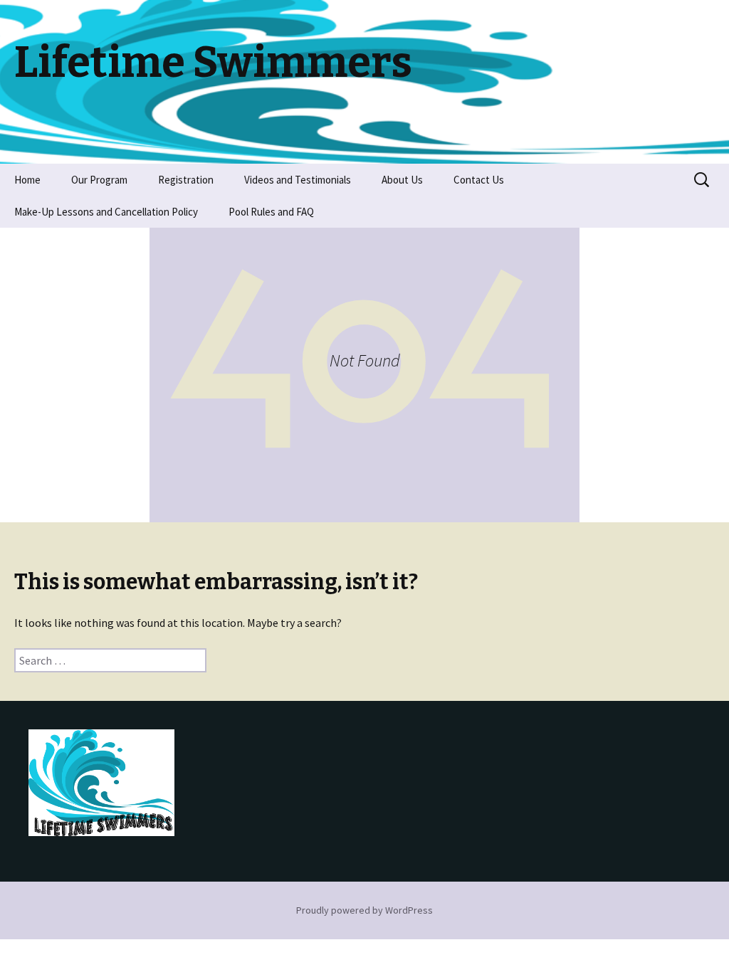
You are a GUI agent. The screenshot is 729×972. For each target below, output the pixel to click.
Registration (186, 179)
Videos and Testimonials (297, 179)
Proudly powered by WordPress (364, 910)
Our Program (99, 179)
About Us (402, 179)
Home (27, 179)
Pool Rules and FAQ (271, 211)
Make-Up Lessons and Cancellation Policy (106, 211)
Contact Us (478, 179)
